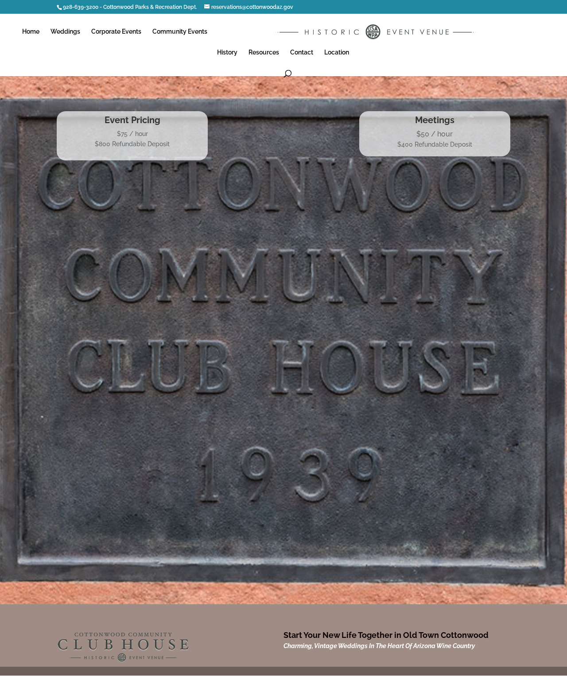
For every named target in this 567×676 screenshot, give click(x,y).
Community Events (179, 31)
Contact (301, 52)
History (227, 52)
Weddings (65, 31)
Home (30, 31)
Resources (264, 52)
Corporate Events (116, 31)
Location (336, 52)
